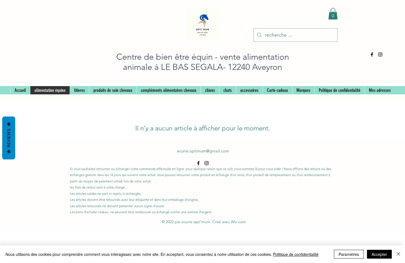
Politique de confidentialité (295, 254)
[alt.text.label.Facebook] (372, 54)
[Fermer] (398, 254)
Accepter (379, 254)
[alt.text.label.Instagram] (380, 54)
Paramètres (349, 254)
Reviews (9, 138)
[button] (333, 14)
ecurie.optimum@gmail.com (203, 151)
